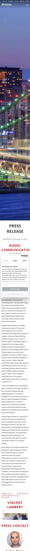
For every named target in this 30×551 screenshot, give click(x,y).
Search (22, 1)
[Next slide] (26, 510)
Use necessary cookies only (15, 294)
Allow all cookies (15, 289)
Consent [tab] (5, 260)
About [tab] (24, 260)
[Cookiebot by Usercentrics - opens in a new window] (21, 256)
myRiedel (10, 1)
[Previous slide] (3, 510)
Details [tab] (15, 260)
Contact (16, 1)
